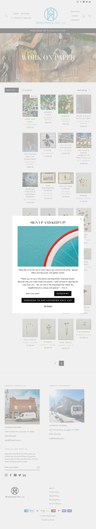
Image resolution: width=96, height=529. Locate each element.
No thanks (48, 306)
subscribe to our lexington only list (48, 300)
